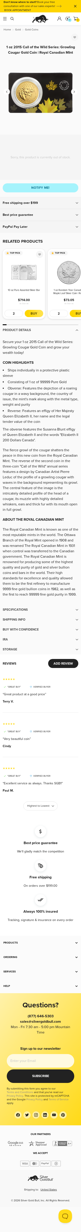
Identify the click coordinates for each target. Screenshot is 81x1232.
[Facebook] (18, 1115)
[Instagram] (36, 1115)
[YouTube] (54, 1115)
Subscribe (40, 1076)
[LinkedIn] (45, 1115)
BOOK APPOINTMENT (17, 10)
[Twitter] (27, 1115)
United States (48, 1189)
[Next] (74, 92)
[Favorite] (74, 37)
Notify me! (40, 188)
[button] (40, 203)
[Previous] (7, 92)
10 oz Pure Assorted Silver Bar (24, 290)
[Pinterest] (63, 1115)
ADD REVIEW (63, 664)
